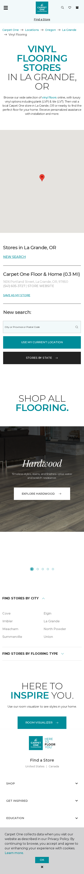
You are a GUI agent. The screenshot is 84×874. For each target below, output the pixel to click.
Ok (42, 860)
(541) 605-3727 (14, 286)
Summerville (12, 637)
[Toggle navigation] (5, 7)
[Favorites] (69, 7)
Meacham (10, 629)
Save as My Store (16, 295)
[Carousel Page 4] (48, 569)
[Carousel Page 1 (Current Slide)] (32, 569)
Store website (41, 286)
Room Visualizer (39, 722)
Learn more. (14, 853)
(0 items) (77, 7)
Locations (32, 30)
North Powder (55, 629)
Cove (6, 613)
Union (48, 637)
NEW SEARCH (14, 257)
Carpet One (10, 30)
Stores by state (39, 358)
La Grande (69, 30)
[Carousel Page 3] (43, 569)
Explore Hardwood (38, 493)
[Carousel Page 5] (53, 569)
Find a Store (42, 19)
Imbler (7, 621)
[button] (62, 7)
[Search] (77, 327)
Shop (10, 783)
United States (35, 766)
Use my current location (42, 342)
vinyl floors (49, 97)
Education (15, 818)
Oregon (50, 30)
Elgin (47, 613)
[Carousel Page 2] (38, 569)
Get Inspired (17, 801)
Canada (54, 766)
